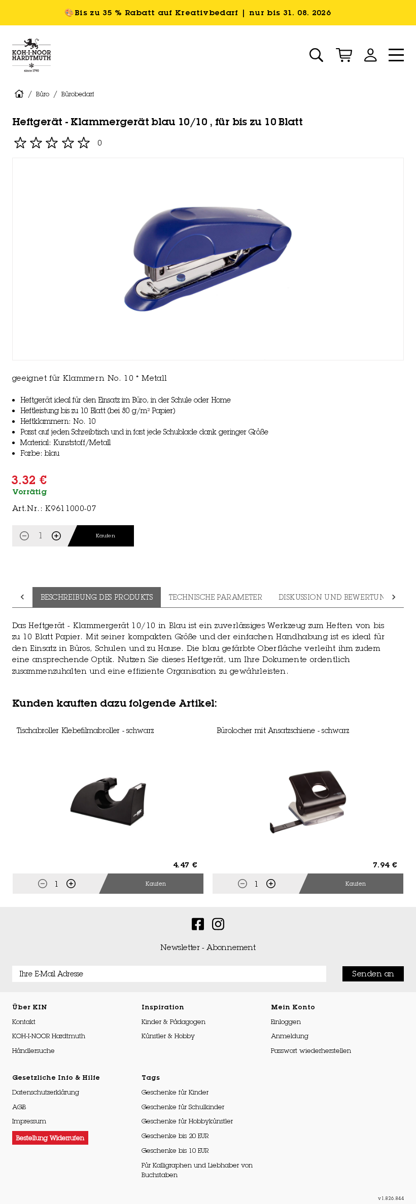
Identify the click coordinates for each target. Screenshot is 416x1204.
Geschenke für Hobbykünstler (187, 1121)
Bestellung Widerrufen (50, 1138)
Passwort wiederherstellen (311, 1050)
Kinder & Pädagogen (173, 1021)
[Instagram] (218, 923)
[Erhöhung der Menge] (56, 535)
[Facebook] (198, 923)
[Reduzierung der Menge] (24, 535)
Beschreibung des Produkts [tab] (97, 597)
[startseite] (19, 94)
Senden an (373, 973)
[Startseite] (31, 55)
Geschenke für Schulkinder (183, 1107)
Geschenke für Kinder (175, 1092)
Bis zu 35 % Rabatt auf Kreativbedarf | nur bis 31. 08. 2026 (204, 12)
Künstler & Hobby (168, 1036)
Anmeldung (289, 1036)
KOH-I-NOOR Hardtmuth (48, 1036)
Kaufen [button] (156, 883)
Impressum (29, 1121)
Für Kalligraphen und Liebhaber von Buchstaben (197, 1170)
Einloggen (286, 1021)
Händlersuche (33, 1050)
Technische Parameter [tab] (215, 597)
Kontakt (24, 1021)
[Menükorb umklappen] (344, 55)
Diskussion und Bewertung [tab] (335, 597)
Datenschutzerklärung (45, 1092)
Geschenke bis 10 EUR (175, 1150)
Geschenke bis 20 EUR (175, 1136)
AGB (19, 1107)
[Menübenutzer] (370, 55)
